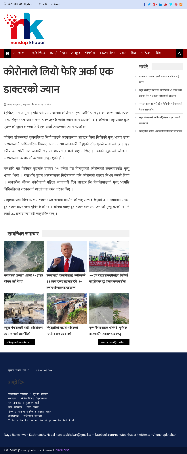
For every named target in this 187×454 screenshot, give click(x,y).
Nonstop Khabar (43, 104)
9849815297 (62, 450)
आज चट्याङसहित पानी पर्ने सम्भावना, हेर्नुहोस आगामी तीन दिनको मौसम (115, 342)
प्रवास (123, 53)
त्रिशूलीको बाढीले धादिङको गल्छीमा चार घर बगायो (160, 131)
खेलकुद (75, 53)
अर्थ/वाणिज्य (37, 53)
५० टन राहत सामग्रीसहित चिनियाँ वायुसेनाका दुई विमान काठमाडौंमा (160, 106)
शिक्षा (159, 53)
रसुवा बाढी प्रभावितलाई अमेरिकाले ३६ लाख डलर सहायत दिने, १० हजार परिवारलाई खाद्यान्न (66, 281)
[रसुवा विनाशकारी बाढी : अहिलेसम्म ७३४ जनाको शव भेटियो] (24, 308)
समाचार (18, 53)
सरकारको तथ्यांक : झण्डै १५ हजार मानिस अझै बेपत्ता (159, 79)
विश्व (133, 53)
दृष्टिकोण (90, 53)
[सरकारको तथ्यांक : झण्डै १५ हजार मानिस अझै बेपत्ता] (24, 256)
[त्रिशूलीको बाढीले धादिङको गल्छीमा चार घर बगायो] (67, 308)
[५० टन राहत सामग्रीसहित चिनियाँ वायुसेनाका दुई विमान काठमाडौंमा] (109, 256)
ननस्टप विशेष (107, 53)
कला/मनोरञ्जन (58, 53)
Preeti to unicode (50, 4)
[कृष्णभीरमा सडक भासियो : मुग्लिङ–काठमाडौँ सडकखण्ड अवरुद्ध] (109, 308)
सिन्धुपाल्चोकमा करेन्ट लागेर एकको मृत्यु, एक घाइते (21, 342)
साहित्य (144, 53)
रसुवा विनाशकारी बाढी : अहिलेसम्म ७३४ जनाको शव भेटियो (159, 120)
